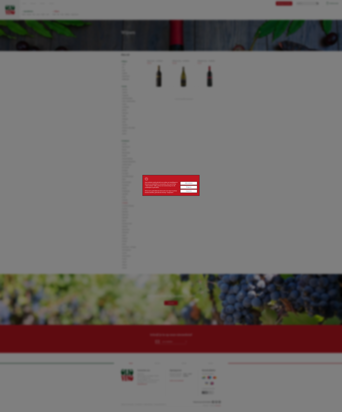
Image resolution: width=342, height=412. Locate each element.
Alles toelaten (188, 183)
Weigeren (188, 187)
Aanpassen (189, 191)
